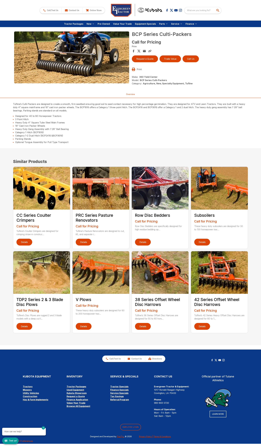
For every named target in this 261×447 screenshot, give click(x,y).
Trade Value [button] (170, 58)
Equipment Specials (145, 23)
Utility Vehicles (31, 393)
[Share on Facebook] (133, 51)
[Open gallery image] (71, 57)
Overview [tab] (130, 94)
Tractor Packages (73, 23)
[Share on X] (139, 51)
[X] (171, 10)
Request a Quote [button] (144, 58)
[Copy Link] (149, 51)
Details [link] (24, 242)
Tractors (27, 386)
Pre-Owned (104, 23)
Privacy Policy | (146, 436)
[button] (51, 10)
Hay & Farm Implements (35, 399)
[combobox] (202, 10)
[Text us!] (10, 441)
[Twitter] (216, 360)
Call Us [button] (190, 58)
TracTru (120, 436)
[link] (94, 10)
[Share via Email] (144, 51)
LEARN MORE (218, 414)
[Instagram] (180, 10)
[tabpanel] (71, 57)
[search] (218, 10)
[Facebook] (167, 10)
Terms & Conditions (162, 436)
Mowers (27, 389)
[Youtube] (176, 10)
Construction (30, 396)
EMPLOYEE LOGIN (131, 427)
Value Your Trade (122, 23)
